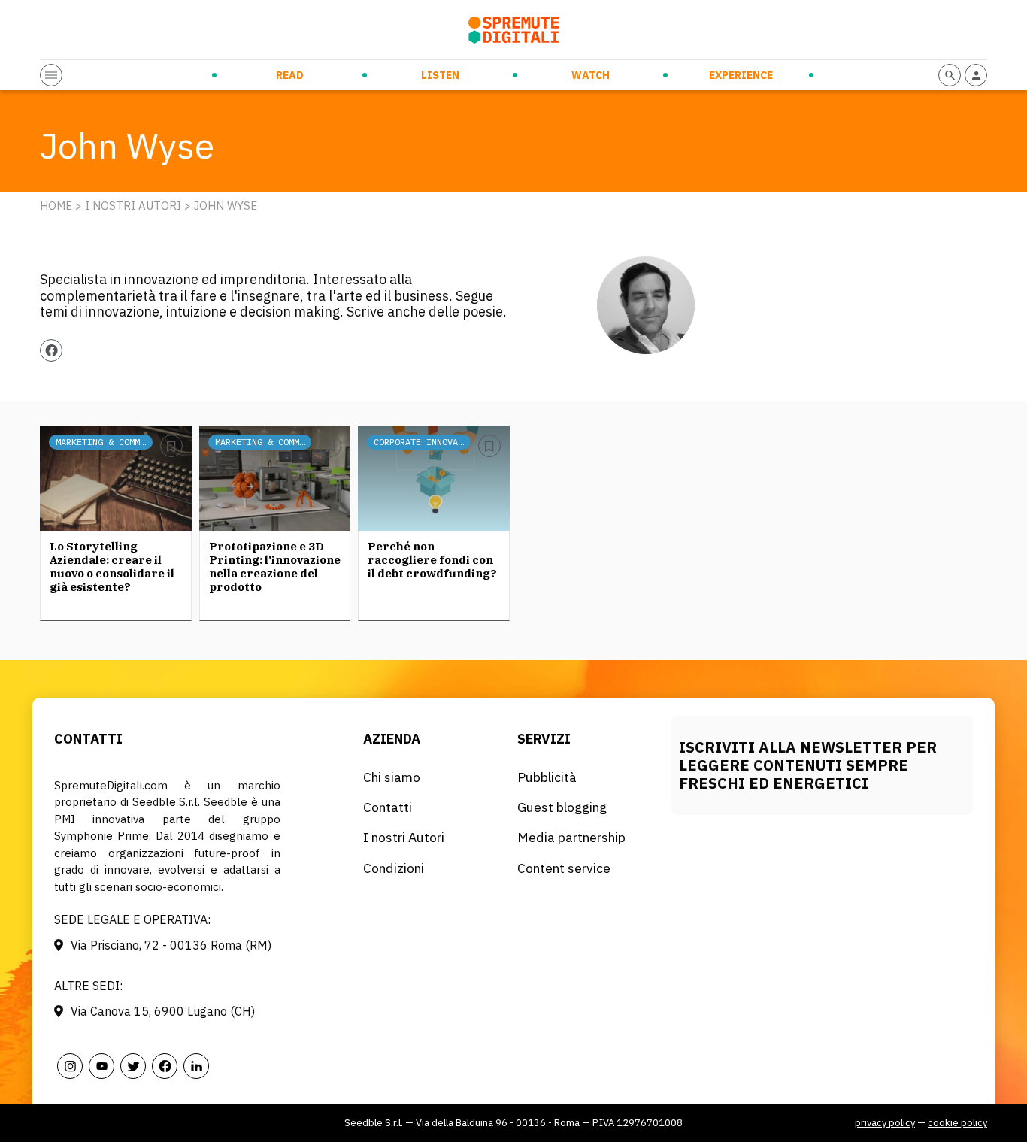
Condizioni (393, 868)
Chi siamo (391, 777)
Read (290, 75)
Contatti (387, 807)
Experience (741, 75)
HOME (56, 205)
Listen (440, 75)
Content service (563, 868)
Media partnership (571, 837)
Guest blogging (562, 807)
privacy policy (885, 1122)
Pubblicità (547, 777)
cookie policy (957, 1122)
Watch (590, 75)
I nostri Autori (133, 205)
